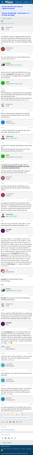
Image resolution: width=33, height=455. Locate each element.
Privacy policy (16, 449)
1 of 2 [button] (11, 414)
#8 (31, 161)
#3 (31, 69)
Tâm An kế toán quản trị (8, 430)
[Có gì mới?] (31, 2)
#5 (31, 110)
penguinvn (5, 23)
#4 (31, 88)
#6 (31, 127)
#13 (31, 276)
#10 (31, 200)
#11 (31, 220)
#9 (31, 183)
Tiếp (17, 414)
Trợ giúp (23, 449)
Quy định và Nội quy (6, 449)
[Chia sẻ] (29, 34)
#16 (31, 329)
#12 (31, 236)
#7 (31, 142)
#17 (31, 353)
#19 (31, 385)
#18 (31, 370)
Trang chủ (28, 449)
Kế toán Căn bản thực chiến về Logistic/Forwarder (12, 7)
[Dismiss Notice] (30, 6)
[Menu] (2, 2)
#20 (31, 404)
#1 (31, 33)
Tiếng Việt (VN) (6, 446)
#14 (31, 295)
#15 (31, 310)
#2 (31, 54)
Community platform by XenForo (14, 453)
